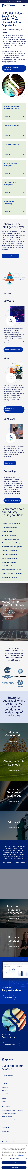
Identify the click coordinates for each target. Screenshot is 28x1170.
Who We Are (5, 1087)
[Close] (26, 1146)
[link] (8, 1063)
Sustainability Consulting (10, 577)
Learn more (7, 619)
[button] (8, 2)
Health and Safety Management (12, 547)
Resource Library (6, 1131)
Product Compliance (8, 566)
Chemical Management (9, 527)
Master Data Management (10, 558)
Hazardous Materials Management (13, 543)
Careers (4, 1101)
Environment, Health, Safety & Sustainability (12, 1110)
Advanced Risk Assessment (11, 523)
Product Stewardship (7, 1116)
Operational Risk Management (9, 1113)
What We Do (5, 1090)
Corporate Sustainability (9, 535)
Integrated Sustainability (10, 550)
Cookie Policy (21, 1155)
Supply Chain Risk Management (12, 573)
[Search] (20, 1)
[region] (14, 1157)
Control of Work (7, 531)
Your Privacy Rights (14, 1158)
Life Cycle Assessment (9, 554)
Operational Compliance (9, 562)
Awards (3, 1095)
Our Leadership (5, 1093)
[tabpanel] (14, 324)
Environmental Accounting (10, 539)
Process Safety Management (11, 570)
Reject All (14, 1162)
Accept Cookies (14, 1167)
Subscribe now (8, 1076)
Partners (4, 1098)
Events (3, 1134)
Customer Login (14, 1)
